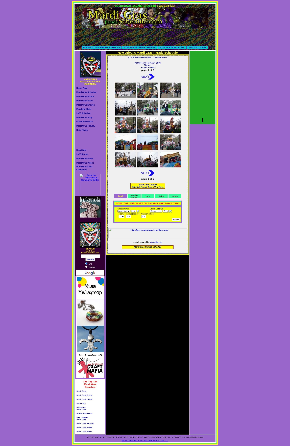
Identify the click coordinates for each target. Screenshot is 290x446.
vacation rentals (134, 196)
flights (161, 196)
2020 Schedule (83, 113)
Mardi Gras (81, 391)
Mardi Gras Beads (84, 395)
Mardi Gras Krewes (85, 105)
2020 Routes (82, 154)
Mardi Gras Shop (84, 117)
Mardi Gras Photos (85, 96)
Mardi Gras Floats (84, 399)
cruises (175, 196)
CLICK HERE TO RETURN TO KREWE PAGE (147, 57)
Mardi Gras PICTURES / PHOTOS (139, 47)
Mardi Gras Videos (85, 163)
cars (148, 196)
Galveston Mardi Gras (81, 408)
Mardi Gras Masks (84, 427)
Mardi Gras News (84, 101)
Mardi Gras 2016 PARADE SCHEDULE (101, 47)
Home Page (81, 88)
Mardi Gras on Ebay (85, 126)
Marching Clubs (83, 109)
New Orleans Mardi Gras (82, 418)
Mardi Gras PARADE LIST (172, 47)
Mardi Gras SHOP (197, 47)
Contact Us (81, 169)
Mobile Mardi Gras (84, 413)
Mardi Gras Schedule (86, 92)
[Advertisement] (145, 35)
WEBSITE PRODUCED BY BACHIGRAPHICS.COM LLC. (145, 440)
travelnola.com (156, 242)
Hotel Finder (82, 130)
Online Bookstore (84, 121)
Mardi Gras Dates (84, 158)
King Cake (81, 150)
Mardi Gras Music (84, 432)
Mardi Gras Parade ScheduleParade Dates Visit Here (148, 186)
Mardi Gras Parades (85, 423)
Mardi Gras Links (84, 166)
